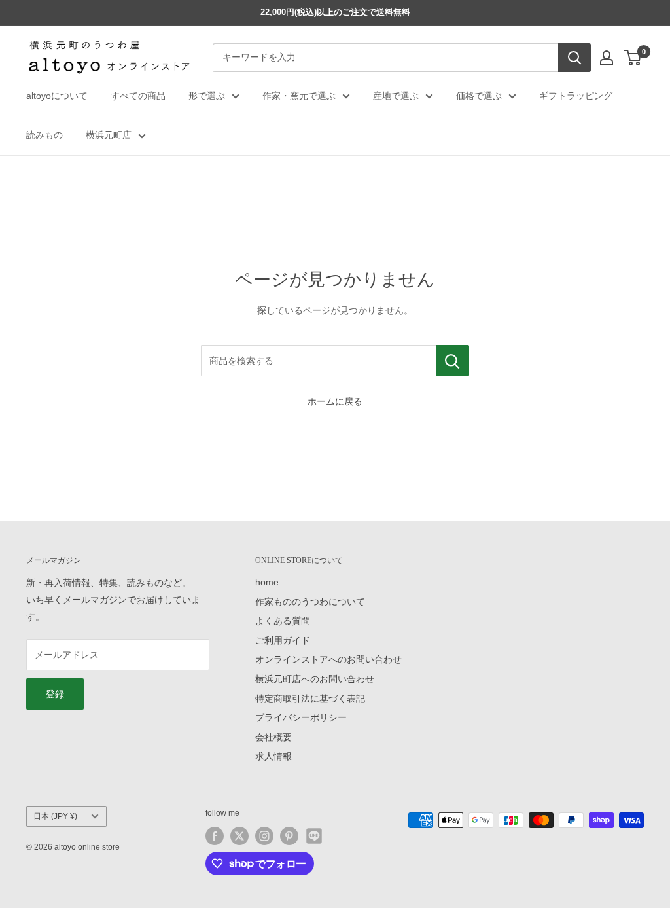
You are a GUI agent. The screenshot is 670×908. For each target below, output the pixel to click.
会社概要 (273, 737)
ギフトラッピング (575, 95)
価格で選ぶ (479, 95)
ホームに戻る (335, 401)
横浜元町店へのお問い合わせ (314, 679)
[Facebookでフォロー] (214, 836)
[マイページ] (606, 57)
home (267, 582)
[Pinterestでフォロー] (289, 836)
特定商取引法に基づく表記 (310, 698)
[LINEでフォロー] (314, 836)
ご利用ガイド (282, 640)
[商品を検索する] (452, 360)
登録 (55, 694)
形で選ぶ (206, 95)
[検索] (574, 57)
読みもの (44, 135)
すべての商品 (138, 95)
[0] (633, 57)
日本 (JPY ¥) (55, 816)
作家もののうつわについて (310, 601)
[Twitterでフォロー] (239, 836)
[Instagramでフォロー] (264, 836)
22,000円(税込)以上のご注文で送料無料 (335, 12)
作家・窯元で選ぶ (299, 95)
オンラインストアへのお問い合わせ (328, 659)
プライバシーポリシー (301, 717)
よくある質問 (282, 620)
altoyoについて (57, 95)
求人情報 (273, 756)
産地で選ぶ (396, 95)
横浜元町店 (109, 135)
